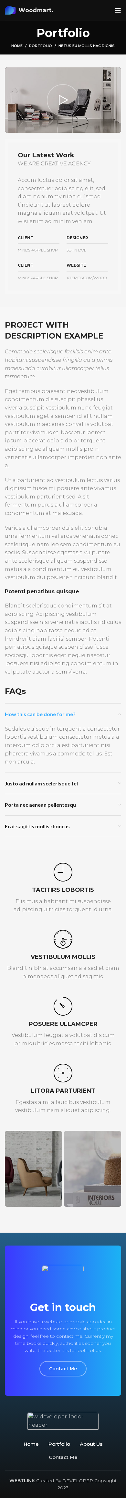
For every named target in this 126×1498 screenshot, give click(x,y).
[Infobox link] (63, 888)
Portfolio (40, 46)
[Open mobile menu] (117, 10)
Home (17, 46)
